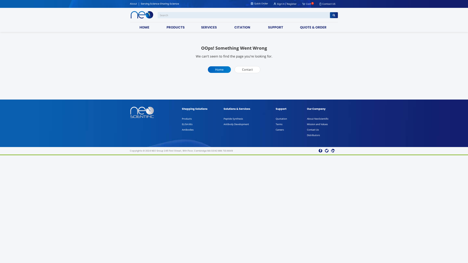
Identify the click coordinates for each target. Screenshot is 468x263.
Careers (280, 129)
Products (187, 118)
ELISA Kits (187, 124)
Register (292, 4)
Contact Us (313, 129)
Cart (308, 4)
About (133, 4)
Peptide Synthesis (233, 118)
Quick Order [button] (261, 4)
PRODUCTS (176, 28)
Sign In (281, 4)
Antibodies (188, 129)
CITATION (242, 28)
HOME (144, 28)
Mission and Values (317, 124)
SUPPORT (275, 28)
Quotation (281, 118)
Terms (279, 124)
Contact (247, 70)
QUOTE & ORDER (313, 28)
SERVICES (209, 28)
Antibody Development (236, 124)
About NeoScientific (318, 118)
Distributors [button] (313, 135)
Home (219, 70)
